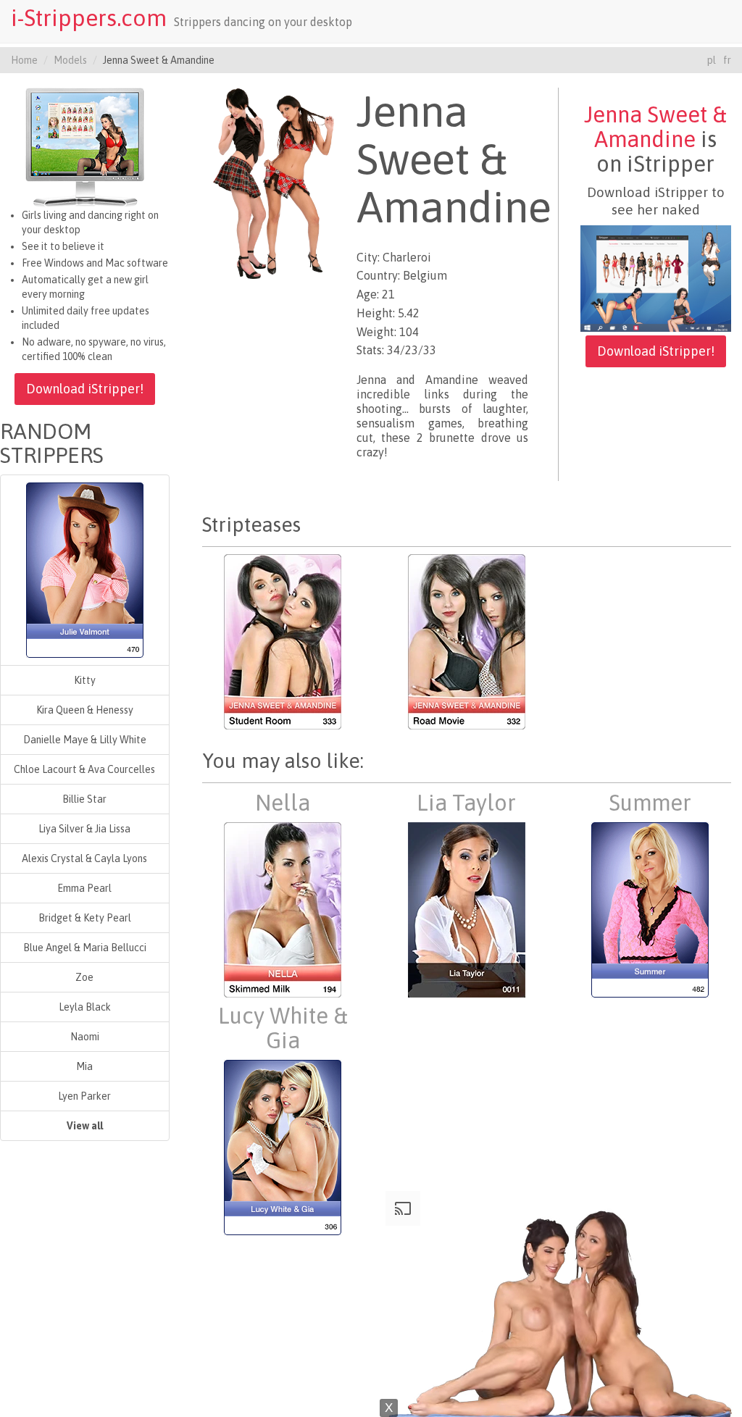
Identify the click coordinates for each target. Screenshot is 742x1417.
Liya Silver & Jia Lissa (84, 829)
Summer (650, 803)
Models (70, 60)
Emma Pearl (84, 888)
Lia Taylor (466, 803)
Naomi (84, 1036)
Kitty (85, 680)
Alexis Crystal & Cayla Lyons (84, 858)
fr (727, 60)
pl (711, 60)
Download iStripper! (84, 388)
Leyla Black (85, 1007)
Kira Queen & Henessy (84, 710)
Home (24, 60)
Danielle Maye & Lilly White (84, 739)
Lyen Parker (84, 1096)
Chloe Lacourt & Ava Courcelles (84, 769)
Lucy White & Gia (283, 1028)
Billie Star (84, 799)
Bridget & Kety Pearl (84, 918)
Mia (84, 1066)
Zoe (84, 977)
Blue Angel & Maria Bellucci (84, 947)
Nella (282, 803)
